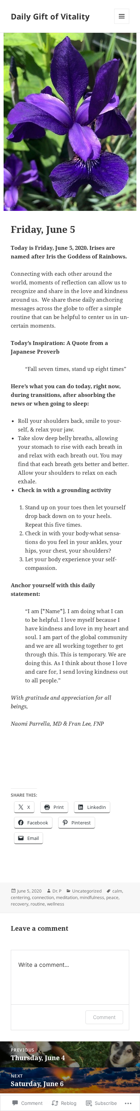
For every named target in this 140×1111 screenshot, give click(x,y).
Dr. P (56, 891)
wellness (55, 904)
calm (117, 891)
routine (38, 904)
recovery (19, 904)
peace (112, 897)
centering (20, 897)
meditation (67, 897)
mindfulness (92, 897)
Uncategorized (87, 891)
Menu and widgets (122, 23)
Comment (104, 1017)
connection (43, 897)
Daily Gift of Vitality (50, 16)
